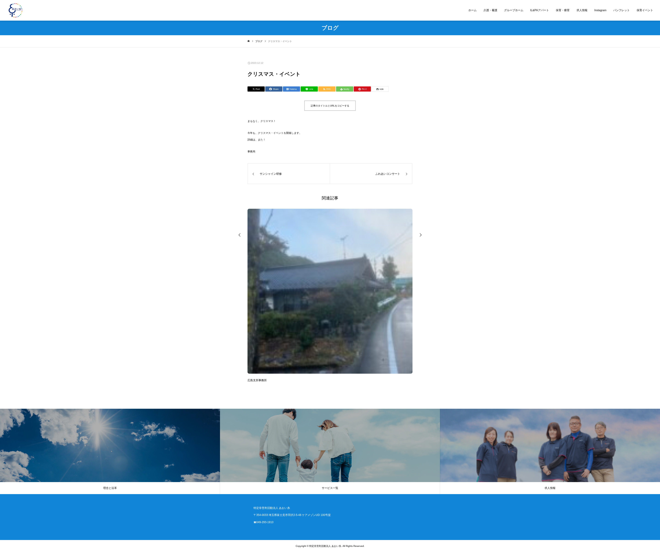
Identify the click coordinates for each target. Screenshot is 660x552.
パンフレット (621, 10)
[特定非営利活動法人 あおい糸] (15, 10)
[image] (330, 293)
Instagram (600, 10)
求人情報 (581, 10)
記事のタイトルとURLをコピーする (330, 105)
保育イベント (645, 10)
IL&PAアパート (539, 10)
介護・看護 (490, 10)
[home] (249, 41)
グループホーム (513, 10)
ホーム (472, 10)
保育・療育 (563, 10)
